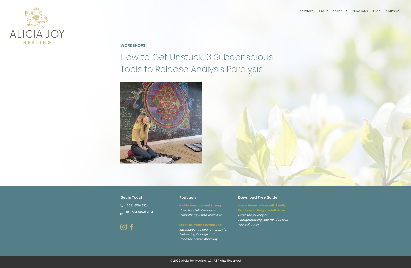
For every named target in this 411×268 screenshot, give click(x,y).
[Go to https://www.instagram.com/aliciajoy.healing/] (123, 227)
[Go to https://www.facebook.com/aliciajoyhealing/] (131, 227)
